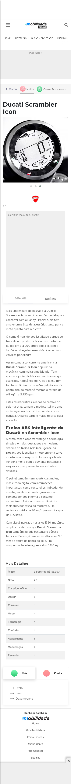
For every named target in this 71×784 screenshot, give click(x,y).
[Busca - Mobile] (63, 24)
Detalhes (20, 298)
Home (35, 723)
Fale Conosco (35, 750)
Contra (58, 673)
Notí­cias (50, 299)
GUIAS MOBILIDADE (42, 38)
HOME (7, 38)
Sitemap (35, 757)
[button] (31, 186)
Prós (24, 673)
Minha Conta (35, 743)
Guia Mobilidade (35, 730)
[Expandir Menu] (8, 25)
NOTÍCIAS (21, 38)
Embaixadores (35, 737)
